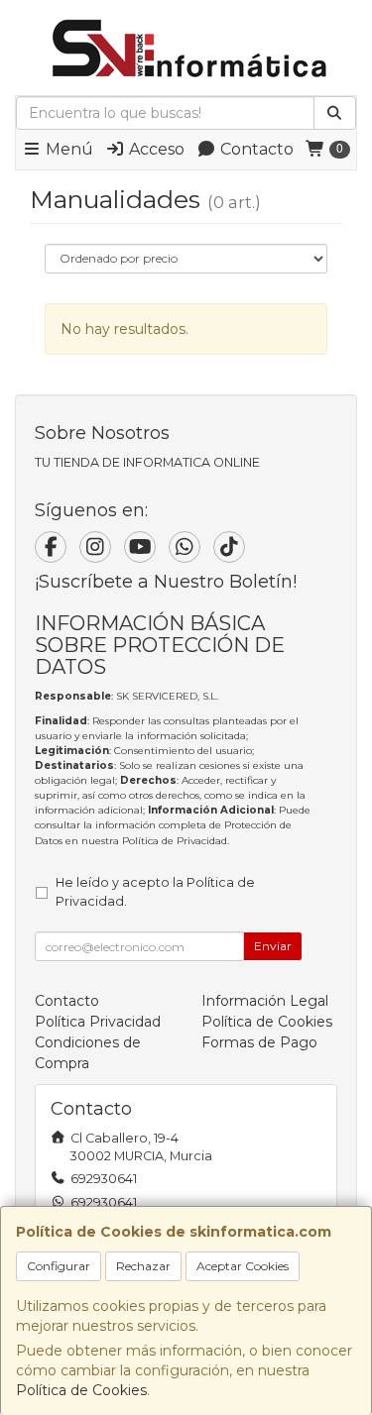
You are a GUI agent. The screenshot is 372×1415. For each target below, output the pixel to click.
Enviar (273, 945)
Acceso (155, 149)
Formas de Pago (259, 1042)
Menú (67, 149)
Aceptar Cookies (242, 1265)
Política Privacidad (98, 1022)
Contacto (255, 149)
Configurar (58, 1265)
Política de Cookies (81, 1390)
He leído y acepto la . (155, 892)
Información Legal (264, 1001)
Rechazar (143, 1265)
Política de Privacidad (174, 840)
